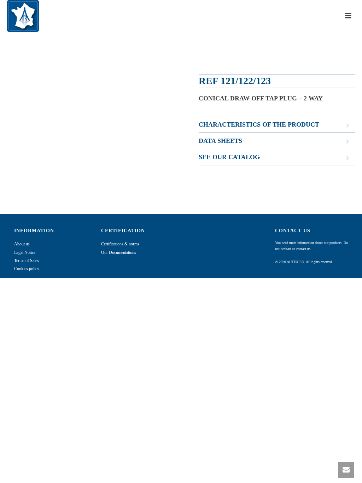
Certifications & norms (120, 244)
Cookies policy (26, 268)
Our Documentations (118, 252)
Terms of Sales (26, 260)
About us (22, 244)
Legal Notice (24, 252)
